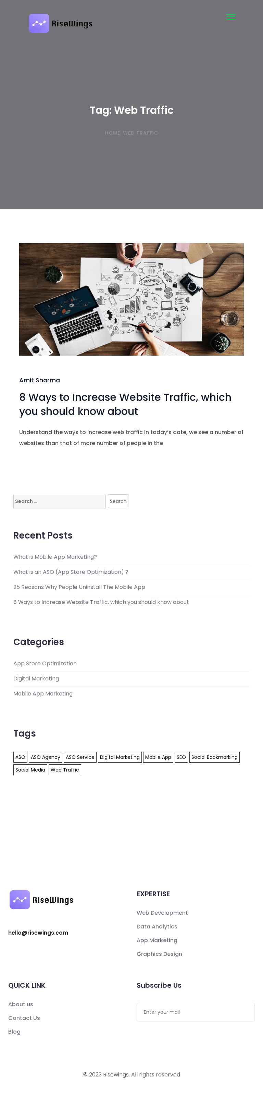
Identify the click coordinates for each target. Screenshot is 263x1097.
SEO (181, 757)
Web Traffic (65, 769)
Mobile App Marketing (43, 694)
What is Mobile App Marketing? (55, 557)
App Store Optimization (45, 663)
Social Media (30, 769)
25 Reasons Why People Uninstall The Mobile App (79, 587)
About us (20, 1004)
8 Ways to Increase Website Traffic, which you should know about (125, 404)
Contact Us (24, 1018)
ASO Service (80, 757)
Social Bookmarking (214, 757)
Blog (14, 1032)
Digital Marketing (36, 678)
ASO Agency (45, 757)
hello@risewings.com (38, 933)
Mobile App (158, 757)
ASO (20, 757)
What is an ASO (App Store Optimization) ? (70, 572)
